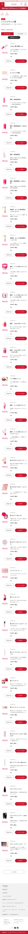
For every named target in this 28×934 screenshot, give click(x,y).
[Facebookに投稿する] (18, 928)
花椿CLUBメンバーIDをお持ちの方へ (11, 914)
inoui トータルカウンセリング (9, 906)
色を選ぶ (21, 420)
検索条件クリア (14, 37)
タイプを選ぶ (20, 114)
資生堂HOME (4, 932)
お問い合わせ (16, 922)
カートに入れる (20, 61)
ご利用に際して (6, 919)
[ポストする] (15, 928)
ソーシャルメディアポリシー (19, 921)
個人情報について (7, 921)
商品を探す (5, 889)
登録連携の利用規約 (7, 922)
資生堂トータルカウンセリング (9, 899)
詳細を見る (9, 61)
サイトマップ (6, 924)
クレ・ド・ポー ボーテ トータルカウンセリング (13, 903)
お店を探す (5, 892)
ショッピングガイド (7, 896)
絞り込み (8, 33)
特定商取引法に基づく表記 (18, 919)
